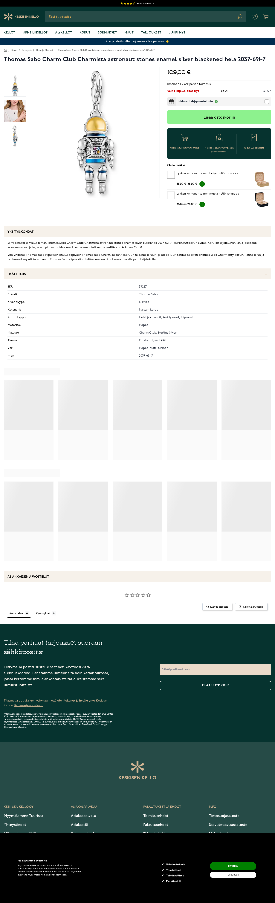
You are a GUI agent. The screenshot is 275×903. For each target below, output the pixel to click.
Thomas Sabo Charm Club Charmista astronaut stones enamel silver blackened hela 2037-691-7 (106, 50)
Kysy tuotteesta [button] (219, 606)
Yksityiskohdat (20, 231)
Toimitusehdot (155, 816)
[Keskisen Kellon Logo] (21, 17)
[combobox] (145, 16)
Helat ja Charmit (44, 50)
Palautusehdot (155, 825)
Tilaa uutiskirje (215, 685)
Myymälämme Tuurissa (23, 816)
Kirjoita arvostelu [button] (253, 606)
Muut (129, 32)
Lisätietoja (16, 274)
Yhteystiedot (15, 825)
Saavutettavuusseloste (228, 825)
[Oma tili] (255, 17)
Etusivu (5, 50)
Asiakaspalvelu (83, 816)
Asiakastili (79, 825)
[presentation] (168, 98)
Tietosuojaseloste (224, 816)
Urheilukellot (35, 32)
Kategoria (27, 50)
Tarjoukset (151, 32)
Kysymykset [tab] (43, 613)
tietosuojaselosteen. (28, 705)
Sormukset (107, 32)
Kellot (9, 32)
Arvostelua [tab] (16, 613)
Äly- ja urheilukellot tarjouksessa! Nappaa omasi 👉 (137, 41)
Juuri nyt (177, 32)
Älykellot (63, 32)
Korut (85, 32)
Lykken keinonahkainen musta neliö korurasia (208, 193)
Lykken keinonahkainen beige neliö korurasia (207, 173)
